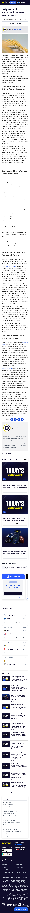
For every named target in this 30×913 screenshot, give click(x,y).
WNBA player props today (10, 824)
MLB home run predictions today (12, 831)
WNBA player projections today (11, 822)
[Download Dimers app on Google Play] (7, 854)
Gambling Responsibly (8, 872)
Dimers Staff (17, 29)
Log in (7, 2)
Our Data (4, 875)
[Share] (22, 419)
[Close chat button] (28, 906)
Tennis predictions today (10, 815)
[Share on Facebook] (18, 419)
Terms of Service (6, 869)
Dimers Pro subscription (10, 820)
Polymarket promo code (10, 811)
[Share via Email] (11, 419)
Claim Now (13, 594)
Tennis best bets (7, 818)
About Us (4, 864)
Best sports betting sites (10, 829)
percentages (12, 224)
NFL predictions (7, 809)
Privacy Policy (19, 867)
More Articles (23, 459)
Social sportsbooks (8, 836)
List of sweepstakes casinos (11, 833)
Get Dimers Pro (13, 2)
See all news (15, 792)
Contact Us (19, 864)
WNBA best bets (7, 827)
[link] (2, 860)
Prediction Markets (21, 567)
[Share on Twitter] (15, 419)
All (3, 567)
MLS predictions (7, 802)
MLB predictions (7, 806)
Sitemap (18, 869)
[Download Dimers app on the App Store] (7, 850)
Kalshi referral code (8, 813)
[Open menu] (26, 2)
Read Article (15, 491)
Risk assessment (7, 368)
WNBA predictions (8, 804)
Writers (4, 867)
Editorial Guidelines (21, 872)
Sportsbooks (10, 567)
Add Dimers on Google (15, 23)
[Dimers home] (3, 2)
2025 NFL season (11, 266)
